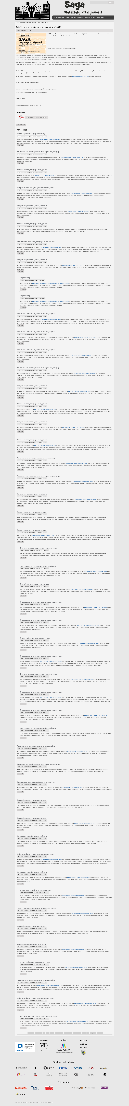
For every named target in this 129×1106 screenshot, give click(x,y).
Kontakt (100, 17)
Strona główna (19, 22)
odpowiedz (20, 145)
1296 (70, 1033)
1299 (84, 1033)
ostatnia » (99, 1033)
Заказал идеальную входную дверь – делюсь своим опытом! (36, 908)
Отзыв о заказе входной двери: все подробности (32, 170)
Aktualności (58, 17)
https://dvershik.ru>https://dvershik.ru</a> (50, 139)
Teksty (80, 17)
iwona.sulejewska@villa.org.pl (80, 76)
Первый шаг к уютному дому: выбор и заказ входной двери (36, 314)
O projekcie (70, 17)
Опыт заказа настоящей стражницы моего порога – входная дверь (38, 152)
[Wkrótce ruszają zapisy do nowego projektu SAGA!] (31, 53)
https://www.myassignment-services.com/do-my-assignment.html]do (50, 283)
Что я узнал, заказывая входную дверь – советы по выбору (36, 458)
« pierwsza (30, 1033)
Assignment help (25, 278)
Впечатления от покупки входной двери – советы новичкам (36, 242)
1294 (61, 1033)
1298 (79, 1033)
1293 (56, 1033)
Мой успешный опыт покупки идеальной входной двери (35, 188)
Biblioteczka (90, 17)
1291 (47, 1033)
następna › (92, 1033)
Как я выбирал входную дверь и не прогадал (31, 134)
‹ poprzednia (38, 1033)
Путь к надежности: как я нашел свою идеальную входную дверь (41, 602)
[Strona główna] (32, 20)
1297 (75, 1033)
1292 (52, 1033)
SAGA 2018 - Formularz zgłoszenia (36, 117)
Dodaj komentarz (21, 124)
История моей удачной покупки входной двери (32, 206)
